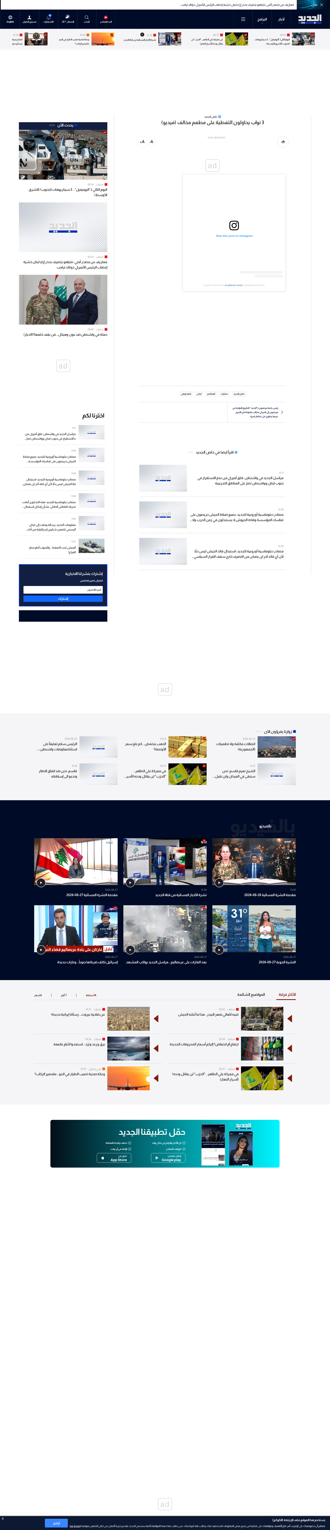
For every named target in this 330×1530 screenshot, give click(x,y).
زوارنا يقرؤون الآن (278, 731)
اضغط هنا (75, 1526)
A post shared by (214, 285)
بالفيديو (265, 826)
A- (151, 142)
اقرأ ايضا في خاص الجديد (215, 452)
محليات (100, 184)
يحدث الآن (65, 125)
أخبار (281, 19)
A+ (142, 142)
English (10, 21)
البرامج (262, 19)
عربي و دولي (94, 1068)
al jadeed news (234, 285)
